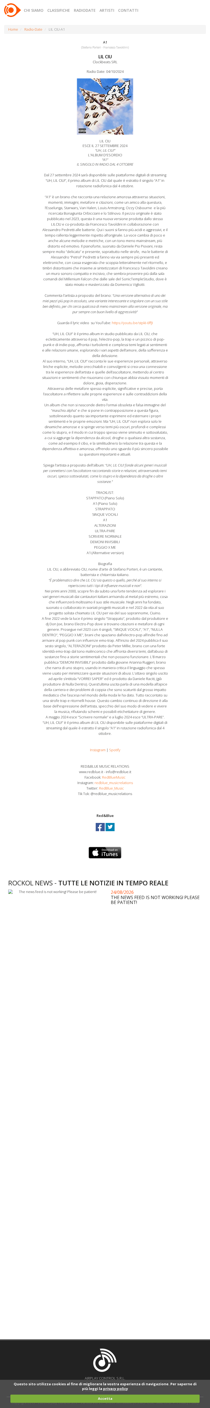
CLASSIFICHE (58, 10)
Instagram (98, 749)
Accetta (105, 1398)
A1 (105, 42)
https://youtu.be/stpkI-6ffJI (132, 322)
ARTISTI (107, 10)
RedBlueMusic (114, 777)
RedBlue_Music (111, 788)
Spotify (114, 749)
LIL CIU (105, 57)
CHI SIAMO (33, 10)
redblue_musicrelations (114, 782)
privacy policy (115, 1388)
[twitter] (110, 832)
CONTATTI (128, 10)
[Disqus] (106, 1116)
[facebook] (101, 832)
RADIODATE (85, 10)
